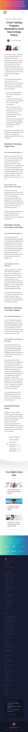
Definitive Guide (8, 565)
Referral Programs (8, 681)
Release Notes (8, 637)
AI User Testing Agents (9, 628)
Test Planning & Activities (10, 622)
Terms (11, 729)
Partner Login (7, 659)
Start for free (10, 709)
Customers (7, 688)
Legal (16, 729)
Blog (6, 667)
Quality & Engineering (9, 581)
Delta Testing (13, 442)
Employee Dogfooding (9, 577)
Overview (7, 614)
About (6, 686)
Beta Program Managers (10, 589)
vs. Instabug (7, 598)
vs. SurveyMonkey (8, 602)
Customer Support (8, 583)
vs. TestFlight (7, 596)
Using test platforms (9, 269)
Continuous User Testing (10, 575)
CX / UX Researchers (9, 587)
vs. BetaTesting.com (9, 600)
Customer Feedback (14, 439)
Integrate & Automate (9, 624)
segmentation (11, 277)
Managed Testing (8, 643)
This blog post (14, 217)
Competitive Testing (9, 579)
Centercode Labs (8, 675)
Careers (6, 692)
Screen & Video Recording (10, 630)
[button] (23, 12)
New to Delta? (8, 563)
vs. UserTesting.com (9, 604)
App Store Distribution (9, 632)
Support (6, 690)
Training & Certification (9, 567)
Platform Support (8, 645)
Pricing (6, 636)
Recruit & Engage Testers (10, 618)
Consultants (7, 590)
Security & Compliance (9, 626)
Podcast (6, 679)
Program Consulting (9, 647)
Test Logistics (7, 651)
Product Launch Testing (10, 573)
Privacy (6, 729)
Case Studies (7, 673)
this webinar (7, 300)
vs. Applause (7, 606)
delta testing (13, 347)
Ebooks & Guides (8, 669)
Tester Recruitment (9, 649)
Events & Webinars (9, 671)
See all (6, 608)
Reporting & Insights (9, 620)
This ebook (7, 392)
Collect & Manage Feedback (10, 616)
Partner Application (9, 661)
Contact (6, 694)
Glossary (6, 677)
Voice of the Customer (15, 437)
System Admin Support (9, 634)
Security (21, 729)
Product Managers (8, 585)
